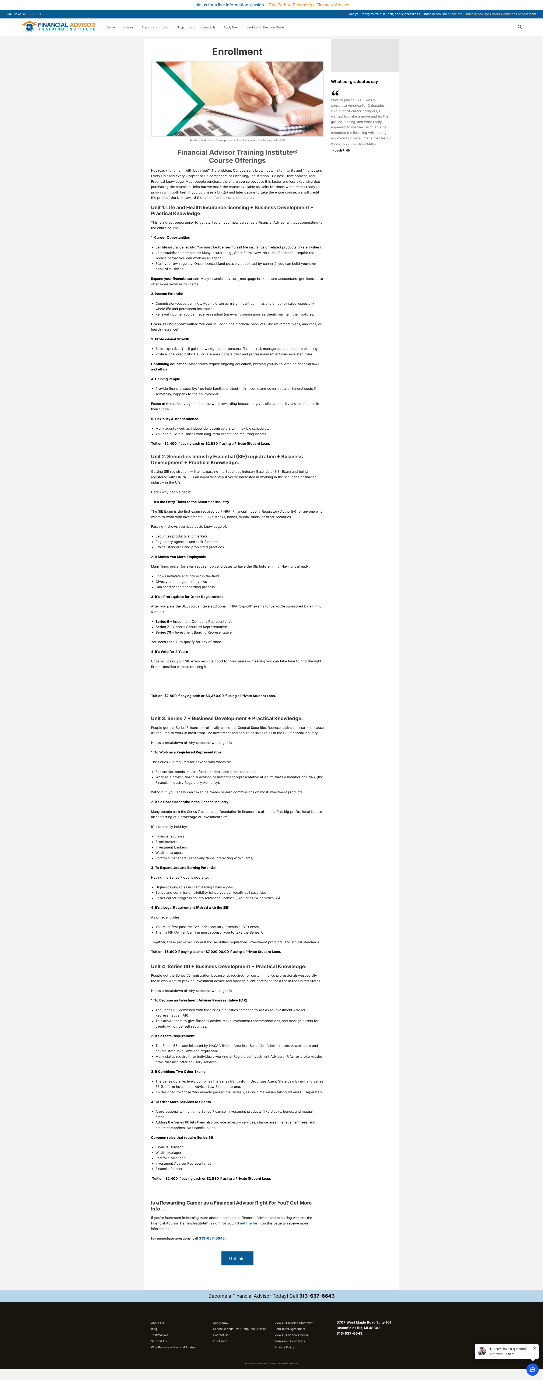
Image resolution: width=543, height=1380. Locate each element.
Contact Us (207, 27)
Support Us (184, 27)
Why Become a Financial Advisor (173, 1347)
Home (111, 27)
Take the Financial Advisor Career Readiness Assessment (493, 14)
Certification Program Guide (265, 27)
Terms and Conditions (290, 1341)
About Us (148, 27)
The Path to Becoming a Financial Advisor (309, 4)
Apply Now (231, 27)
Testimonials (159, 1335)
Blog (165, 27)
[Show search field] (523, 27)
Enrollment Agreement (290, 1329)
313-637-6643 (32, 14)
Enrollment (220, 1341)
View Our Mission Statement (294, 1323)
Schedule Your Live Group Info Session (239, 1329)
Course (128, 27)
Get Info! (237, 1258)
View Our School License (292, 1335)
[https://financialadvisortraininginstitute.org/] (58, 26)
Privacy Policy (284, 1347)
